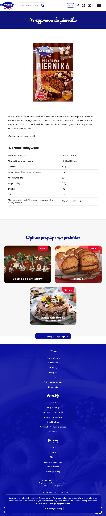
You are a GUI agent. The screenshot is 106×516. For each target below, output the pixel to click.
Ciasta (53, 402)
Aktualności (53, 362)
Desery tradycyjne (53, 407)
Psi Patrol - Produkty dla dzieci (53, 427)
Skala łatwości (53, 466)
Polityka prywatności (53, 382)
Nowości (53, 431)
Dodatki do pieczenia (53, 412)
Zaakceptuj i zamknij (53, 508)
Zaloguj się (53, 387)
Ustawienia (41, 503)
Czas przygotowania (53, 462)
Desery (53, 452)
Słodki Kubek (53, 422)
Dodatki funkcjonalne (53, 417)
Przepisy (53, 372)
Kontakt (53, 377)
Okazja (53, 457)
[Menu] (99, 5)
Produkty (53, 367)
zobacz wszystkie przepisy (53, 336)
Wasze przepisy (53, 471)
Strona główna (53, 358)
